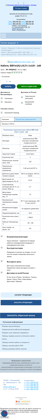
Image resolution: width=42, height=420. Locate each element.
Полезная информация (13, 322)
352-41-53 (34, 389)
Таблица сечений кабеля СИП (12, 345)
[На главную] (15, 3)
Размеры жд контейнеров (11, 326)
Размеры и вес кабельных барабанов (15, 333)
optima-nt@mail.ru (17, 29)
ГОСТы (4, 339)
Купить (8, 86)
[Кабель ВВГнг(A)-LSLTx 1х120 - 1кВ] (21, 62)
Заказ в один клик (29, 86)
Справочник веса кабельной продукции (16, 329)
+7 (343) (27, 389)
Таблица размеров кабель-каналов (14, 349)
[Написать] (26, 3)
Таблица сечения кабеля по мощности (15, 342)
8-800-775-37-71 (21, 16)
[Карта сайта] (21, 3)
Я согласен (4, 417)
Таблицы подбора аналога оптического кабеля (18, 336)
